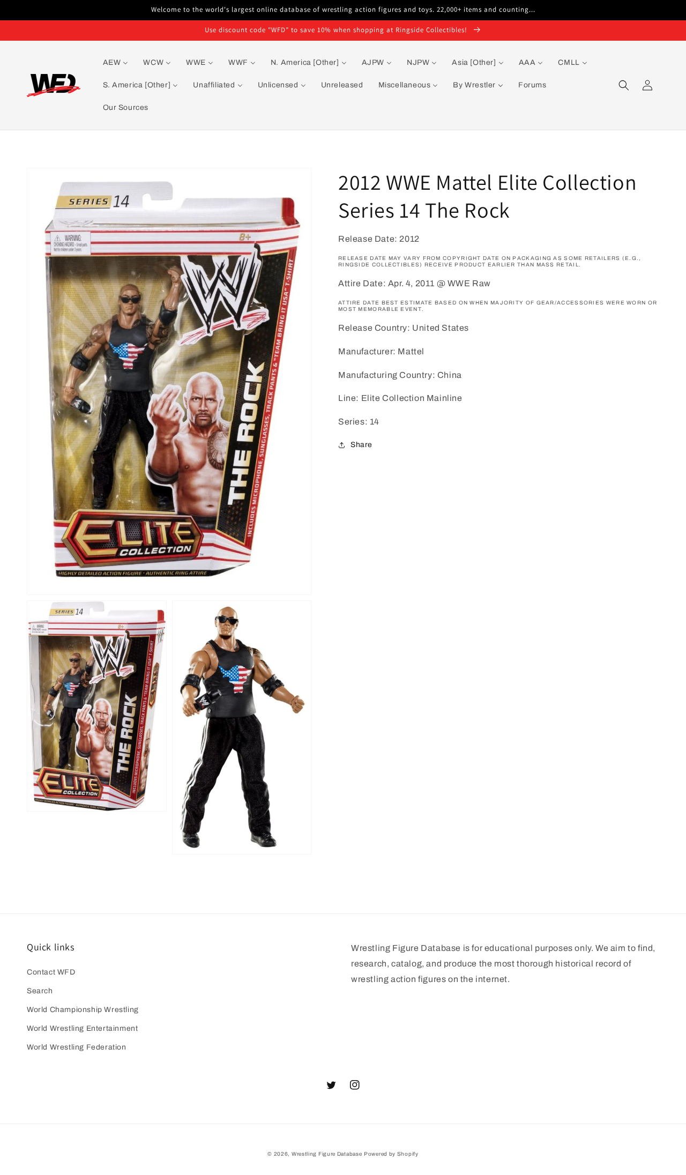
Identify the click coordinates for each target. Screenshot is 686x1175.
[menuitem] (115, 62)
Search (40, 991)
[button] (624, 85)
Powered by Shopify (391, 1154)
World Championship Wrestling (83, 1010)
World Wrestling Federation (76, 1047)
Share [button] (361, 445)
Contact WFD (51, 972)
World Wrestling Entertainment (82, 1028)
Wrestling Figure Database (327, 1154)
